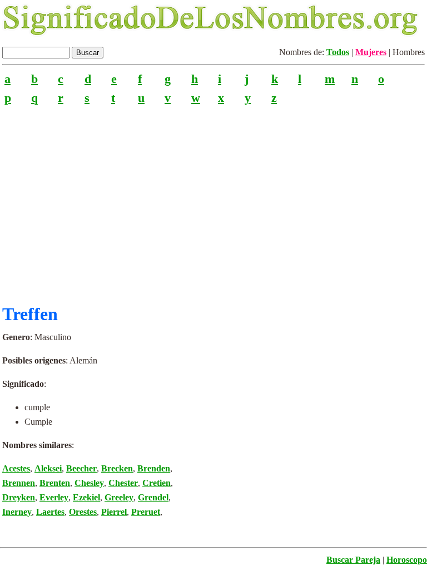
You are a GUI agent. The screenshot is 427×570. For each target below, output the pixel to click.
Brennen (18, 483)
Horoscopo (406, 559)
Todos (337, 52)
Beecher (81, 468)
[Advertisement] (213, 200)
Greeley (119, 497)
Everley (53, 497)
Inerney (17, 512)
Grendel (153, 497)
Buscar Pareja (353, 559)
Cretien (156, 483)
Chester (123, 483)
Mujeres (370, 52)
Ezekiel (86, 497)
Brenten (54, 483)
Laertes (50, 512)
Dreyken (18, 497)
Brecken (117, 468)
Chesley (89, 483)
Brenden (153, 468)
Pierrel (114, 512)
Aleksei (48, 468)
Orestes (83, 512)
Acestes (16, 468)
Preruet (145, 512)
